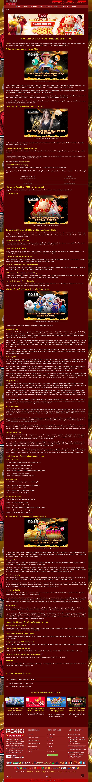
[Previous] (5, 709)
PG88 (19, 6)
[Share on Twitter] (71, 757)
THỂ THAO (33, 6)
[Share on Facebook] (69, 757)
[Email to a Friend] (74, 757)
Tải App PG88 (65, 6)
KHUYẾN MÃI (57, 6)
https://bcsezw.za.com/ (24, 161)
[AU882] (65, 778)
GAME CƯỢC (48, 6)
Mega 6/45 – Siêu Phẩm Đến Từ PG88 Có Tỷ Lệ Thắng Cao (35, 709)
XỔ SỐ (40, 6)
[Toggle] (7, 679)
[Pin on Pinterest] (77, 757)
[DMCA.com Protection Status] (52, 754)
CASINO (26, 6)
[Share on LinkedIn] (79, 757)
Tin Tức (74, 6)
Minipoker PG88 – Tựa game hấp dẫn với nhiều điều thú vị (77, 709)
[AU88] (26, 778)
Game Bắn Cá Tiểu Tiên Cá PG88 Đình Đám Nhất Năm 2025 (56, 710)
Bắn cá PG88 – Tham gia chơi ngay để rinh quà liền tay (15, 709)
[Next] (86, 709)
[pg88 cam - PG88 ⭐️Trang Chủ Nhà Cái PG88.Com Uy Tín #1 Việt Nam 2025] (13, 2)
